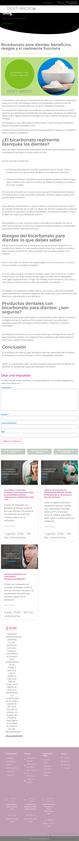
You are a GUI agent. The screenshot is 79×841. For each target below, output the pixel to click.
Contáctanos (47, 3)
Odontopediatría (30, 53)
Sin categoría (45, 53)
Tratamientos (11, 754)
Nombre (5, 414)
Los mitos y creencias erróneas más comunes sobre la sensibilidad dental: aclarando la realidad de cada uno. (19, 495)
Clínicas (27, 754)
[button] (34, 8)
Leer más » (10, 526)
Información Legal (48, 755)
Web (3, 432)
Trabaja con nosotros (60, 2)
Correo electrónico (9, 423)
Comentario (6, 388)
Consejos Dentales (12, 53)
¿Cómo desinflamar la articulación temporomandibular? (15, 576)
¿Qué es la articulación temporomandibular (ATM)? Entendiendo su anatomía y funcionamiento (58, 493)
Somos (64, 754)
